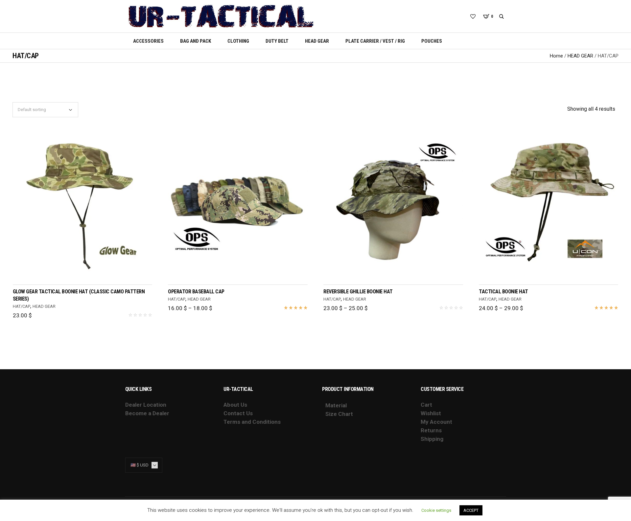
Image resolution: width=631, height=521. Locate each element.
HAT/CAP (21, 306)
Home (556, 56)
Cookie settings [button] (436, 510)
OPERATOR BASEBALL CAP (196, 291)
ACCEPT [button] (471, 510)
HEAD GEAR (580, 56)
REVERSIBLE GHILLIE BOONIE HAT (358, 291)
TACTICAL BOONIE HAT (503, 291)
